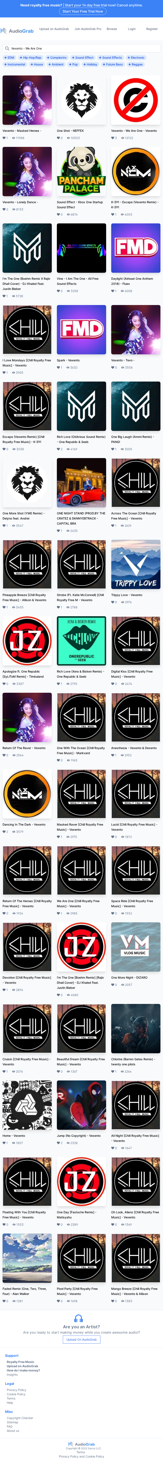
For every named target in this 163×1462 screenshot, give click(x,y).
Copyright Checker (20, 1418)
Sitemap (12, 1422)
